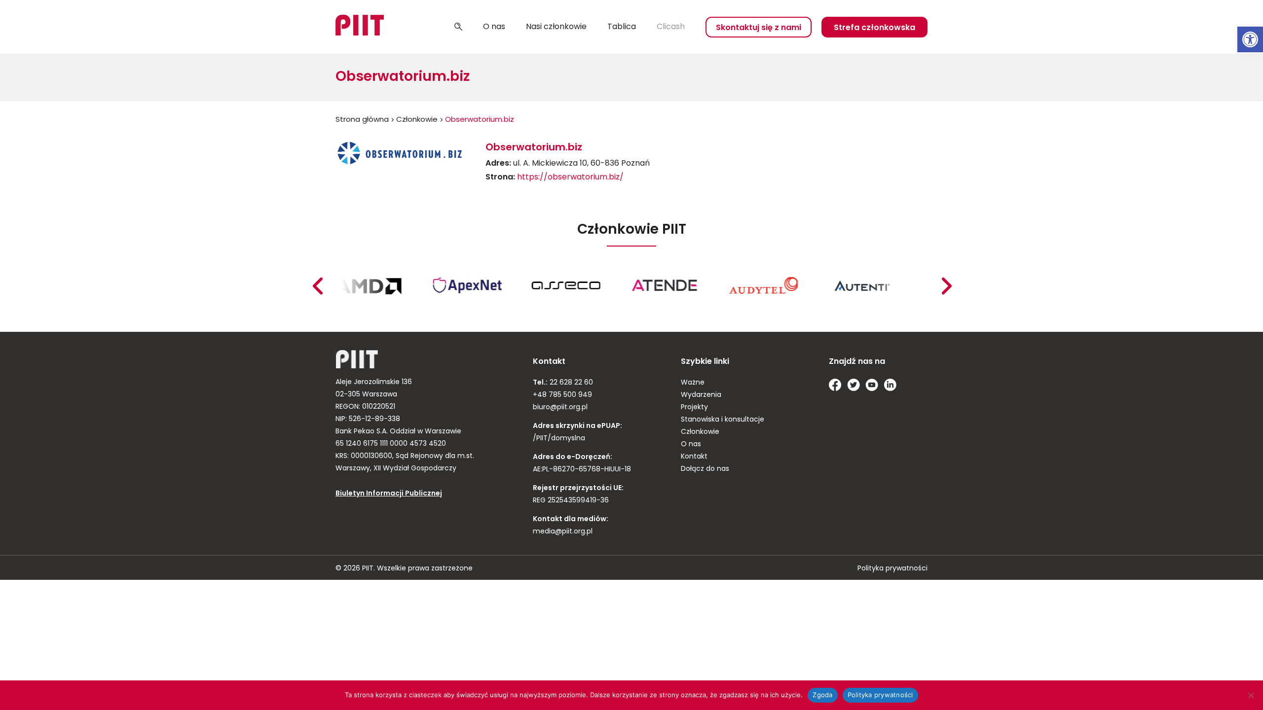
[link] (1250, 39)
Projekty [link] (694, 407)
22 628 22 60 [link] (570, 383)
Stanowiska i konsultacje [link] (722, 420)
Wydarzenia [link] (701, 395)
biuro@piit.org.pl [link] (560, 407)
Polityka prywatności (880, 695)
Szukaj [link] (458, 27)
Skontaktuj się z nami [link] (758, 28)
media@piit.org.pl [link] (563, 531)
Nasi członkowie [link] (556, 27)
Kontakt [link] (694, 456)
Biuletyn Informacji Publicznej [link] (388, 493)
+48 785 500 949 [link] (562, 395)
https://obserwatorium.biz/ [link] (570, 177)
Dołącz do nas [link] (705, 469)
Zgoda (822, 695)
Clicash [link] (671, 27)
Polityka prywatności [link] (892, 568)
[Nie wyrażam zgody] (1251, 695)
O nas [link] (494, 27)
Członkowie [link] (417, 120)
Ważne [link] (693, 383)
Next (317, 286)
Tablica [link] (621, 27)
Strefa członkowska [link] (874, 28)
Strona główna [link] (362, 120)
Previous (946, 286)
